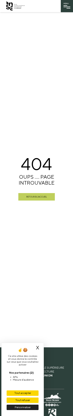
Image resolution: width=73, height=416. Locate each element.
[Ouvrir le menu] (66, 7)
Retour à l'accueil (36, 196)
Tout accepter (22, 393)
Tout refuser (22, 400)
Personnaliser (23, 407)
